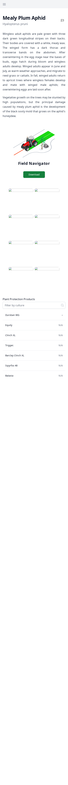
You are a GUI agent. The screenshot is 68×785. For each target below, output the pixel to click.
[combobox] (34, 305)
